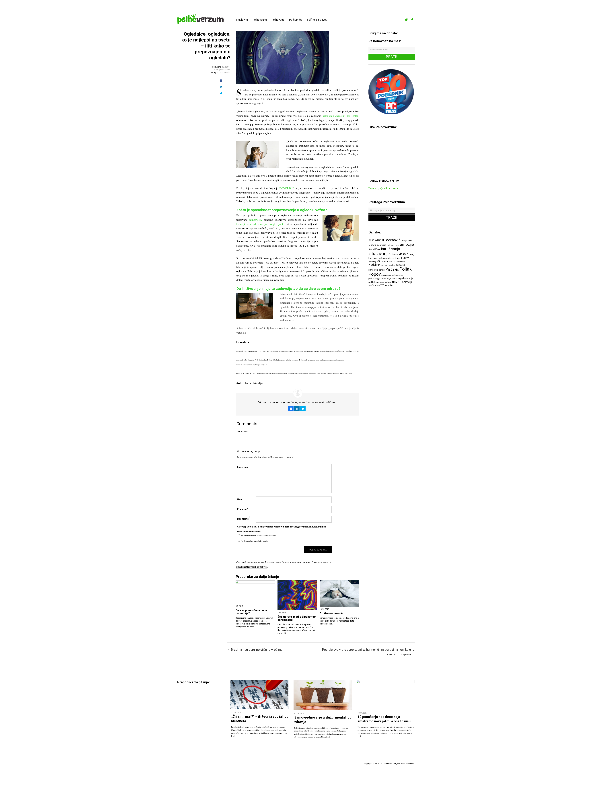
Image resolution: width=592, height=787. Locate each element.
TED (382, 285)
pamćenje (400, 265)
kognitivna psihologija (378, 258)
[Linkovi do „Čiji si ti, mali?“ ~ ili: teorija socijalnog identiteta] (259, 708)
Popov (374, 274)
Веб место (243, 518)
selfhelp (407, 282)
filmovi (371, 249)
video (390, 285)
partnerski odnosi (376, 270)
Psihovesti (277, 19)
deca (372, 244)
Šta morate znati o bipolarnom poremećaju (297, 618)
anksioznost (376, 240)
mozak (392, 261)
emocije (407, 244)
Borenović (392, 240)
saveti (396, 282)
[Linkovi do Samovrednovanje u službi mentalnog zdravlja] (323, 708)
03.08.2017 (299, 714)
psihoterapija (406, 278)
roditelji (372, 282)
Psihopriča (295, 19)
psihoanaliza (397, 275)
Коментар (242, 467)
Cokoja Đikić (406, 240)
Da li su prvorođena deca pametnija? (251, 612)
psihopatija (386, 278)
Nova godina (385, 265)
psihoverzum (224, 70)
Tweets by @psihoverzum (383, 188)
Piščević (392, 269)
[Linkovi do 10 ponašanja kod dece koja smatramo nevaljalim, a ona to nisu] (386, 682)
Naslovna (242, 19)
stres (377, 285)
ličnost (398, 258)
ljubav (405, 258)
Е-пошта (242, 509)
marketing (372, 262)
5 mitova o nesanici (332, 613)
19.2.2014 (226, 67)
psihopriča (396, 279)
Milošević (383, 261)
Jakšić (403, 254)
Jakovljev (394, 254)
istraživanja (390, 249)
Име (240, 499)
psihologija (374, 278)
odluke (393, 265)
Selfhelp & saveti (317, 19)
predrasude (386, 275)
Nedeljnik (374, 264)
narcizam (400, 261)
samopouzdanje (384, 282)
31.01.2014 (236, 713)
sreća (371, 285)
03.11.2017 (362, 713)
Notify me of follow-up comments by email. (258, 535)
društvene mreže (393, 245)
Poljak (405, 269)
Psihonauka (260, 19)
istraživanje (379, 253)
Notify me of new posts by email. (254, 541)
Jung (411, 254)
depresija (381, 245)
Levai (391, 258)
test (386, 285)
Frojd (377, 249)
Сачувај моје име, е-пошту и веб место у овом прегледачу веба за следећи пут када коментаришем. (281, 529)
